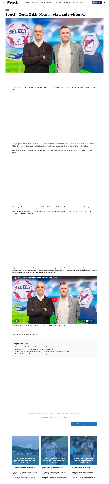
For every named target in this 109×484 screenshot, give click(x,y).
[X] (50, 75)
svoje (71, 413)
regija (63, 413)
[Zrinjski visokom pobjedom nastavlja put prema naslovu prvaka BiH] (83, 450)
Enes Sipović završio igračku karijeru (81, 467)
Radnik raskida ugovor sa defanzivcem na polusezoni (24, 468)
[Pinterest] (54, 75)
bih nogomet (37, 413)
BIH (7, 9)
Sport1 (66, 413)
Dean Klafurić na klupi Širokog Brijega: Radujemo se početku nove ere (55, 478)
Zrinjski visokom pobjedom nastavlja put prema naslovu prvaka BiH (83, 461)
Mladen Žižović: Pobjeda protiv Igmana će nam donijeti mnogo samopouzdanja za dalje (42, 351)
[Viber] (61, 75)
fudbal (42, 413)
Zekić (74, 413)
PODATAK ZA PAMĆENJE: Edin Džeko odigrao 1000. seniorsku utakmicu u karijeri (25, 473)
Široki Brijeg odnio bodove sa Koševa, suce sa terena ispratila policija (54, 461)
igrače (47, 413)
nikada (58, 413)
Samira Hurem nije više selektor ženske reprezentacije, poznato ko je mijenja (38, 347)
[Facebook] (47, 75)
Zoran (78, 413)
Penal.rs (34, 334)
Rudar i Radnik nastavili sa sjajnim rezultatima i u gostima (33, 354)
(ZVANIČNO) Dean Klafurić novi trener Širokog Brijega (83, 478)
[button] (105, 2)
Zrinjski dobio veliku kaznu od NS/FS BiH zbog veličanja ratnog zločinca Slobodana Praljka (54, 473)
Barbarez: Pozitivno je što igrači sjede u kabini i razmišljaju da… (35, 349)
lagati (51, 413)
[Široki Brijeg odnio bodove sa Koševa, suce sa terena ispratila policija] (54, 450)
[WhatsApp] (58, 75)
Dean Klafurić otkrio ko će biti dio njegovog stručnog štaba (24, 478)
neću (55, 413)
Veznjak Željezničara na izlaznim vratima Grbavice (52, 468)
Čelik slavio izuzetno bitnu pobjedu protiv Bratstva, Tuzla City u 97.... (25, 461)
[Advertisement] (54, 117)
